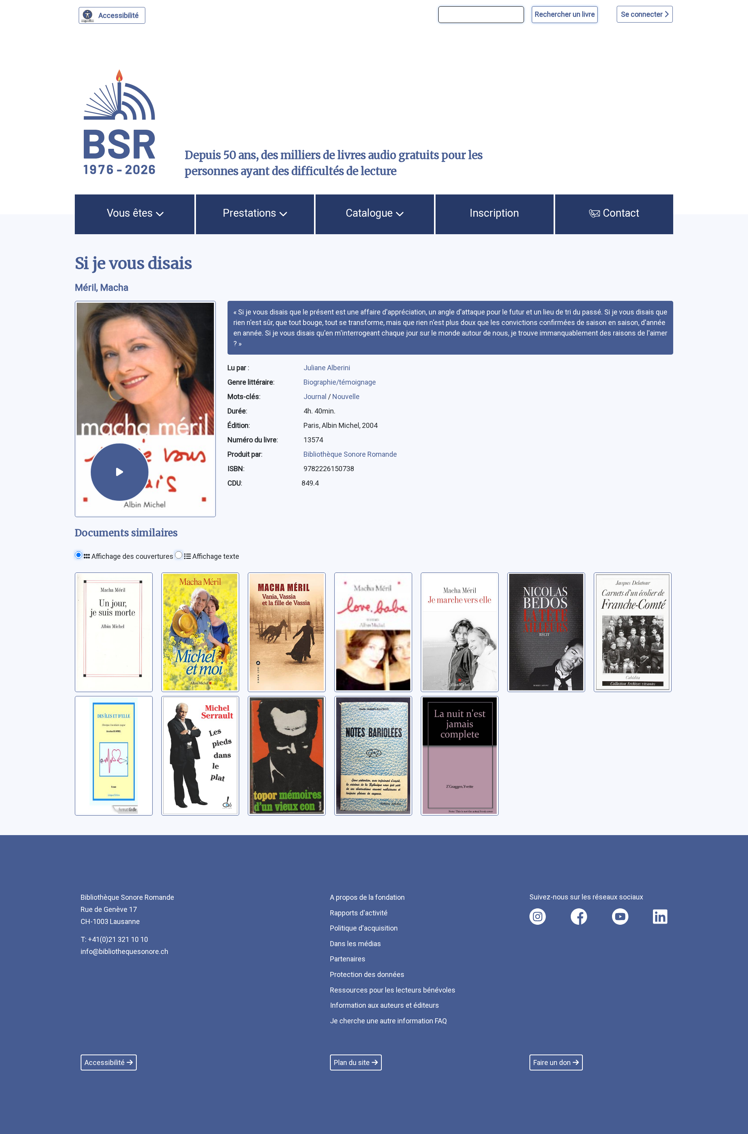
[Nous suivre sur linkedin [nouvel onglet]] (660, 916)
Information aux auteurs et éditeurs (384, 1005)
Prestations (251, 213)
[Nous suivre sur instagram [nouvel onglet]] (537, 916)
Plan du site (352, 1062)
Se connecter (642, 14)
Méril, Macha (102, 287)
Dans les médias (355, 944)
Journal (315, 396)
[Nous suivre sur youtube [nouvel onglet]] (620, 916)
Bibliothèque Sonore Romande (350, 454)
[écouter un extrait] (120, 472)
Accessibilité (119, 15)
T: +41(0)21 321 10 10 (114, 939)
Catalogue (370, 213)
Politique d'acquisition (364, 928)
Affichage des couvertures (131, 556)
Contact (619, 213)
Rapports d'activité (359, 913)
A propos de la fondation (367, 897)
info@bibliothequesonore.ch (124, 951)
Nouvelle (346, 396)
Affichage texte (215, 556)
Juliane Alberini (326, 368)
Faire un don (552, 1062)
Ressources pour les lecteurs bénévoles (392, 990)
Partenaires (347, 959)
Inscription (494, 213)
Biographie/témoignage (339, 382)
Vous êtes (131, 213)
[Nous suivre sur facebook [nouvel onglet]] (579, 916)
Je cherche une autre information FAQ (388, 1021)
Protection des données (367, 974)
